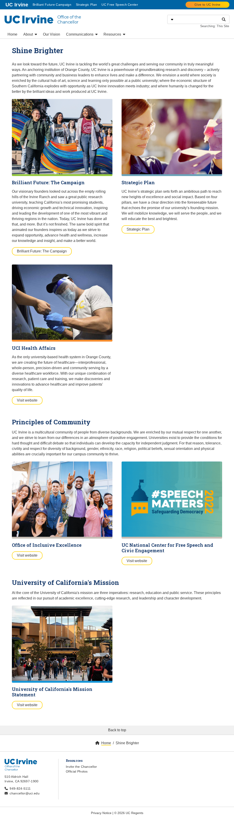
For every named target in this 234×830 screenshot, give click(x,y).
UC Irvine (17, 5)
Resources (113, 34)
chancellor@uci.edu (25, 793)
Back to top (117, 730)
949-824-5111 (20, 788)
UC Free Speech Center (119, 4)
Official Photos (77, 771)
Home (12, 34)
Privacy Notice (101, 813)
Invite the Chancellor (81, 766)
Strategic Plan (86, 4)
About (28, 34)
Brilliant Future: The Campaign (42, 251)
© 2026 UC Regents (128, 813)
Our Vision (51, 34)
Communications (80, 34)
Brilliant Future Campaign (52, 4)
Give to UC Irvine (207, 4)
